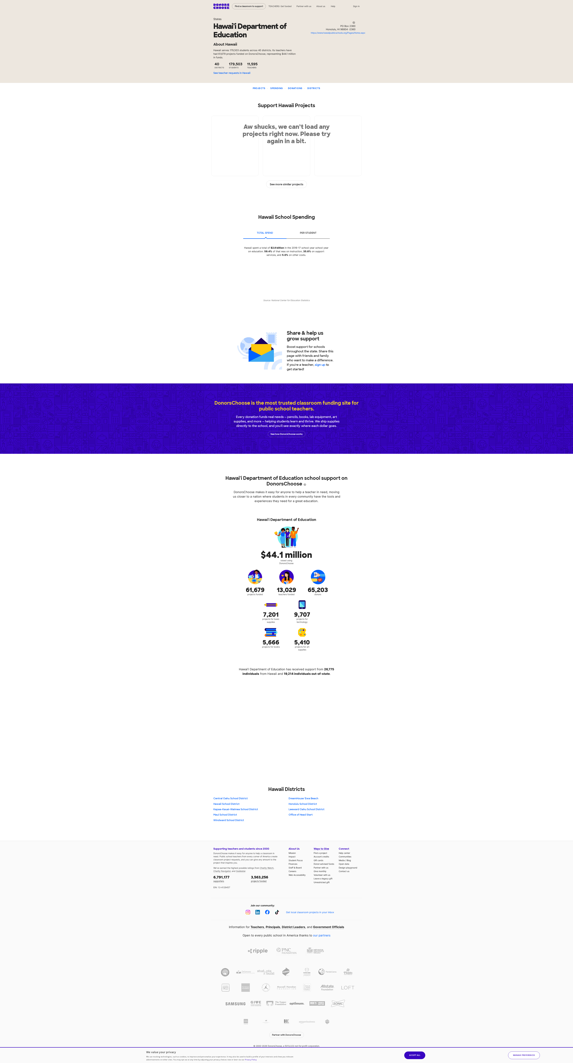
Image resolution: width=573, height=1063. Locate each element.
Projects (259, 88)
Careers (292, 871)
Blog (349, 860)
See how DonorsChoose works (286, 434)
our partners (321, 935)
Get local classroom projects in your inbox (310, 912)
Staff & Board (295, 867)
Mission (292, 853)
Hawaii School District (226, 804)
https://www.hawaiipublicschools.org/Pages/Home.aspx (338, 33)
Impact (292, 856)
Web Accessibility (297, 875)
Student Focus (296, 860)
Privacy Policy (251, 1059)
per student (308, 232)
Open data (344, 864)
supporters (221, 878)
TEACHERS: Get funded (280, 6)
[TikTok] (277, 912)
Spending (276, 88)
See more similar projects (286, 184)
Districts (313, 88)
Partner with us (303, 6)
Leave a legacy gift (323, 878)
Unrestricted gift (322, 882)
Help (333, 6)
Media (342, 860)
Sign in (356, 6)
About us (320, 6)
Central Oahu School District (230, 798)
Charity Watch (267, 868)
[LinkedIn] (257, 912)
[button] (524, 1055)
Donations (295, 88)
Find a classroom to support (249, 6)
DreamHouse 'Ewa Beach (303, 798)
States (217, 19)
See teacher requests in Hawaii (231, 73)
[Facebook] (267, 912)
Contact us (344, 871)
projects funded (259, 878)
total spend (265, 232)
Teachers (257, 927)
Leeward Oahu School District (306, 809)
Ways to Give (321, 848)
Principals (273, 927)
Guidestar (240, 871)
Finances (293, 864)
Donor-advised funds (324, 864)
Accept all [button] (414, 1055)
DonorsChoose (221, 6)
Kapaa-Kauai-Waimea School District (235, 809)
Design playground (348, 867)
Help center (344, 853)
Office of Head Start (301, 814)
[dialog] (286, 1055)
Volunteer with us (322, 875)
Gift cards (318, 860)
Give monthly (320, 871)
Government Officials (328, 927)
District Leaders (293, 927)
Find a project (320, 853)
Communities (345, 856)
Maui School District (225, 814)
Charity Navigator (222, 871)
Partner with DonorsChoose (286, 1035)
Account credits (321, 856)
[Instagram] (248, 912)
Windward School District (228, 820)
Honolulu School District (303, 804)
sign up (320, 365)
